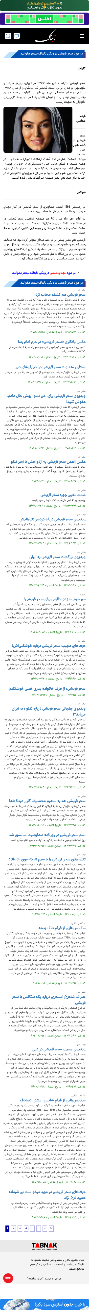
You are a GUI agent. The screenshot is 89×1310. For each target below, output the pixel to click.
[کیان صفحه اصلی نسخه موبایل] (44, 1304)
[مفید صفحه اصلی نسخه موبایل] (44, 19)
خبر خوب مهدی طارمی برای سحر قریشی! (55, 599)
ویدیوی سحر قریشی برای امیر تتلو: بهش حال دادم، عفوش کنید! (46, 399)
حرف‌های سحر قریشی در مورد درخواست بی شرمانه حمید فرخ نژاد (47, 1195)
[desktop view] (17, 36)
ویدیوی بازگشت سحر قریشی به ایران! (57, 557)
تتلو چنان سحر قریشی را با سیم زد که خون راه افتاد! (46, 860)
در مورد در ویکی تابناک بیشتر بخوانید (44, 273)
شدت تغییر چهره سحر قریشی (63, 495)
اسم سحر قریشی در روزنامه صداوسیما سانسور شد (47, 835)
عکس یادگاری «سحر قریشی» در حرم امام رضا (52, 342)
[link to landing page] (45, 36)
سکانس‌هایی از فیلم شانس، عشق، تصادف (53, 1101)
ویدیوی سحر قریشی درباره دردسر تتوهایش (53, 520)
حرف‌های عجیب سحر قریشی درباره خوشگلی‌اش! (49, 646)
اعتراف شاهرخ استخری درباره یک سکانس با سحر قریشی (49, 1000)
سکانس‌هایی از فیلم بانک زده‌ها (62, 928)
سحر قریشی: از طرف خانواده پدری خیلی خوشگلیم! (47, 689)
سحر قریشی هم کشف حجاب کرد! (60, 295)
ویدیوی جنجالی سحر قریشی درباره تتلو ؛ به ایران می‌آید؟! (49, 712)
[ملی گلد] (44, 5)
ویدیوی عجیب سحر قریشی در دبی (59, 1050)
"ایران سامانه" (35, 1279)
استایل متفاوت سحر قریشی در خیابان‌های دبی (50, 367)
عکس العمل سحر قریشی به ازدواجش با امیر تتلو (48, 462)
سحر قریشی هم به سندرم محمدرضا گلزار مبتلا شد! (47, 801)
